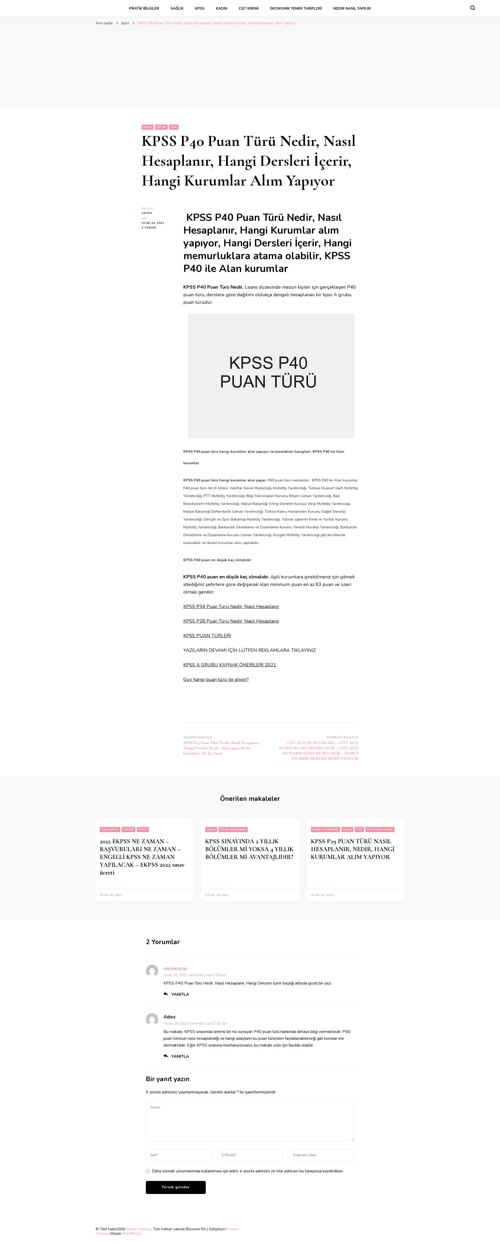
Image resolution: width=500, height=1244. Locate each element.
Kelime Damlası (138, 1229)
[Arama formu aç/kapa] (472, 7)
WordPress (131, 1233)
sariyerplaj (175, 968)
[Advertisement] (250, 67)
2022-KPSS (110, 829)
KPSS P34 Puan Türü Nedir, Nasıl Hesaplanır (231, 606)
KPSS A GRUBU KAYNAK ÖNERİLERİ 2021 (229, 665)
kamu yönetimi (325, 829)
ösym (161, 127)
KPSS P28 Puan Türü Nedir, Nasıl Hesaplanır (231, 621)
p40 (174, 127)
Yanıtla (180, 994)
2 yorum (152, 228)
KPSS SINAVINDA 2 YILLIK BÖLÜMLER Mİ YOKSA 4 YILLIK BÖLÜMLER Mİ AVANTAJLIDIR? (249, 849)
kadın (221, 8)
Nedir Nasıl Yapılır (352, 8)
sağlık (177, 8)
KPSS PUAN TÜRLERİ (207, 636)
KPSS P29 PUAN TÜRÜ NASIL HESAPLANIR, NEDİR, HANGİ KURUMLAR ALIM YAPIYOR (353, 849)
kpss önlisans (233, 829)
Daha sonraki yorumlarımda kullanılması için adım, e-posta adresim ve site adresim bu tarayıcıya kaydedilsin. (247, 1171)
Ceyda (147, 213)
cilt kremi (249, 8)
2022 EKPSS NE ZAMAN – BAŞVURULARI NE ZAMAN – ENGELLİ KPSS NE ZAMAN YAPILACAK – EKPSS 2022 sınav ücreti (142, 857)
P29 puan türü (380, 829)
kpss (199, 8)
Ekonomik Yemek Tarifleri (296, 8)
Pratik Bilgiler (144, 8)
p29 (359, 829)
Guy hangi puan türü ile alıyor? (216, 679)
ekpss (128, 829)
